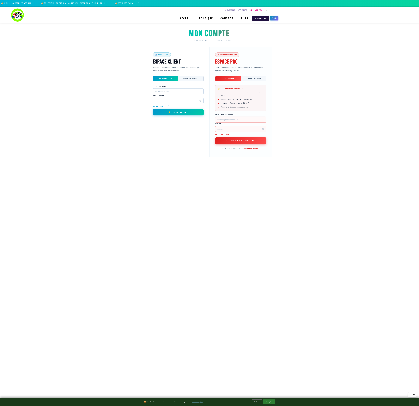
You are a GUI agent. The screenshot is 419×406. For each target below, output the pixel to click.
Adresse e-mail (159, 86)
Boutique (206, 18)
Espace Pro (257, 10)
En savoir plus (197, 402)
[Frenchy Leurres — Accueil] (17, 15)
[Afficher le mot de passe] (200, 100)
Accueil (186, 18)
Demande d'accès (253, 79)
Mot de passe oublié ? (161, 106)
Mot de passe (158, 95)
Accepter (269, 402)
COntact (227, 18)
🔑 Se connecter (178, 112)
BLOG (244, 18)
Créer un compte (191, 79)
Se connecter (165, 79)
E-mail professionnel (224, 114)
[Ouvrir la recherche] (266, 10)
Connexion (262, 18)
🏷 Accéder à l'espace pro (241, 141)
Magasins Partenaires (237, 10)
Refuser (257, 402)
